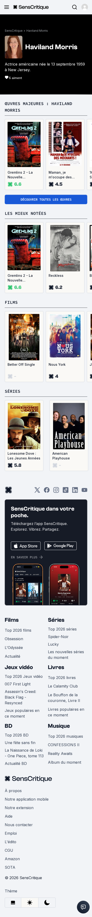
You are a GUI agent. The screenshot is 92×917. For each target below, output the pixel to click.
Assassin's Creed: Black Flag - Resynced (20, 697)
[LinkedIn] (75, 491)
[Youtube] (84, 491)
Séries (56, 620)
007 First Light (17, 684)
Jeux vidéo (19, 667)
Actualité (12, 656)
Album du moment (64, 762)
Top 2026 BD (17, 735)
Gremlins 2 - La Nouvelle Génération (20, 175)
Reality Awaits (60, 753)
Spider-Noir (58, 636)
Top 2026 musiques (65, 736)
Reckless (56, 275)
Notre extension (19, 807)
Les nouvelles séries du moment (66, 654)
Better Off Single (21, 364)
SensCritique (14, 30)
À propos (13, 790)
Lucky (53, 644)
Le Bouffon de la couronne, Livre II (64, 697)
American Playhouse (61, 455)
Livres (56, 667)
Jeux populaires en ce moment (22, 713)
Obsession (14, 638)
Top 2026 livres (62, 677)
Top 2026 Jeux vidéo (24, 676)
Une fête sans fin (20, 742)
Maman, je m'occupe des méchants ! (60, 175)
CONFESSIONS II (63, 744)
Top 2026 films (18, 630)
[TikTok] (65, 491)
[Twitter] (37, 491)
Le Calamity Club (63, 686)
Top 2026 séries (62, 629)
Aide (9, 816)
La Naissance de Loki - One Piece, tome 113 (24, 753)
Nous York (57, 364)
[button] (84, 7)
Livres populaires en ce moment (66, 712)
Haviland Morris (37, 30)
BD (8, 726)
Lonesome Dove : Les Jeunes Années (24, 455)
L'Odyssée (14, 647)
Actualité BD (16, 763)
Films (12, 620)
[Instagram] (56, 491)
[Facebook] (47, 491)
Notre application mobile (27, 799)
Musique (59, 726)
